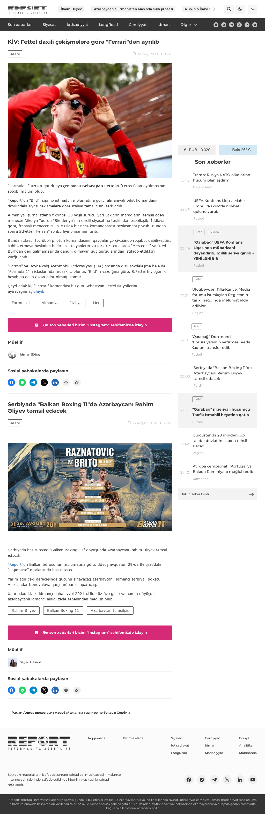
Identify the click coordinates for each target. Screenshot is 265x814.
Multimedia (248, 753)
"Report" (15, 564)
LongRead (179, 753)
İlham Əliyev (71, 9)
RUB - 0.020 (199, 149)
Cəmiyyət (212, 738)
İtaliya (76, 302)
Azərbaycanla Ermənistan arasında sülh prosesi (133, 9)
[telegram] (231, 24)
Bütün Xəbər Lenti (195, 494)
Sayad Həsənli (30, 662)
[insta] (223, 24)
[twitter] (239, 24)
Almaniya (50, 302)
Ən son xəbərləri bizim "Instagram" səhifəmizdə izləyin (95, 325)
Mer (96, 302)
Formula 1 (21, 302)
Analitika (246, 745)
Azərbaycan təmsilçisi (110, 610)
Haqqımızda (95, 738)
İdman (210, 745)
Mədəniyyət (214, 753)
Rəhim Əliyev (24, 610)
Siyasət (176, 738)
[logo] (27, 9)
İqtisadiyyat (180, 745)
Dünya (244, 738)
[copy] (76, 382)
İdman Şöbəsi (30, 354)
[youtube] (254, 24)
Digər (186, 24)
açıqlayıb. (37, 291)
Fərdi (15, 54)
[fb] (216, 24)
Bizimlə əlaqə (133, 738)
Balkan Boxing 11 (63, 610)
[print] (66, 382)
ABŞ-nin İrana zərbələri (204, 9)
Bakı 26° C (241, 149)
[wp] (22, 382)
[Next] (211, 9)
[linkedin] (247, 24)
